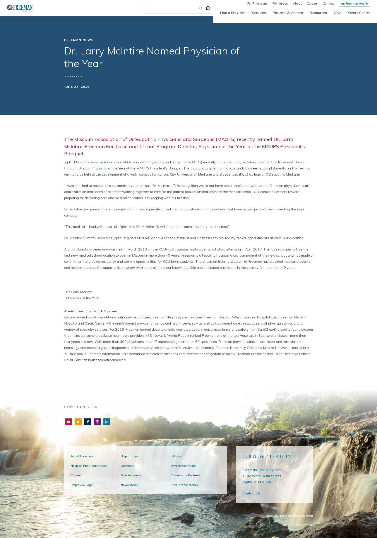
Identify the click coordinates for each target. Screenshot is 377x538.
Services (259, 12)
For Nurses (280, 3)
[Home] (16, 8)
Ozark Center (359, 12)
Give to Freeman (132, 475)
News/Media (129, 485)
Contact (328, 3)
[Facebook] (87, 421)
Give (337, 12)
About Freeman (82, 456)
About (297, 3)
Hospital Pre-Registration (89, 466)
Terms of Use (303, 525)
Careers (312, 3)
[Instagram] (97, 421)
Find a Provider (232, 12)
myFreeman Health (354, 3)
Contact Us (251, 493)
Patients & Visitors (288, 12)
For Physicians (257, 3)
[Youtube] (68, 421)
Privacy (284, 525)
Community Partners (185, 475)
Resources (318, 12)
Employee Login (82, 485)
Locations (127, 466)
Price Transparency (184, 485)
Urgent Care (129, 456)
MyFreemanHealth (184, 466)
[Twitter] (78, 421)
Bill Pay (176, 456)
